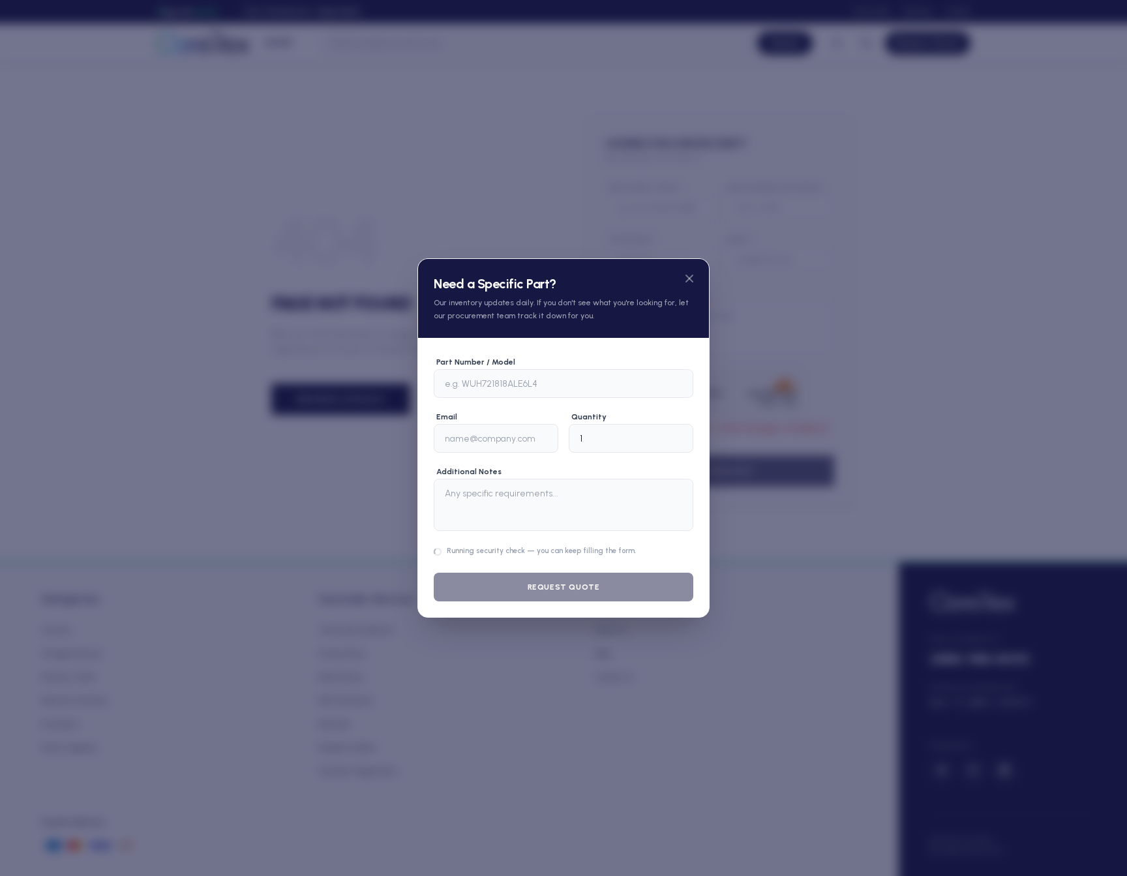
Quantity (589, 416)
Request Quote (564, 587)
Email (446, 416)
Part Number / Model (475, 362)
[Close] (689, 278)
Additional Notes (469, 471)
